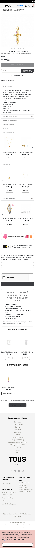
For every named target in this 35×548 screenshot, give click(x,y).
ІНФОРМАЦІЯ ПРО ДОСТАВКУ (10, 120)
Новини (17, 450)
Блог (17, 452)
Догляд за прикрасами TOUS (17, 442)
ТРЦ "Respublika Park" (26, 489)
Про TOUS (17, 447)
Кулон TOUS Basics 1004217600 (9, 185)
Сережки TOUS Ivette (25, 152)
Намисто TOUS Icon (9, 152)
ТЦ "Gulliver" (23, 485)
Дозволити (17, 545)
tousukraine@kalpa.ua (9, 504)
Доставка (17, 432)
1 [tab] (12, 48)
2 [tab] (14, 48)
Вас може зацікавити (9, 198)
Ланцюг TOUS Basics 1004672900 (26, 185)
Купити (9, 190)
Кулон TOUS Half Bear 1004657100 (26, 352)
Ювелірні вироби (20, 9)
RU (15, 464)
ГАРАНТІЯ (5, 128)
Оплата (17, 435)
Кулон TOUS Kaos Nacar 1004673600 (9, 352)
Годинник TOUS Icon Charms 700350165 (9, 219)
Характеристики (7, 86)
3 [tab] (16, 48)
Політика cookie (10, 527)
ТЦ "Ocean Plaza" (24, 483)
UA (20, 464)
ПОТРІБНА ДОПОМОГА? (8, 124)
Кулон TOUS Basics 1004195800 (8, 388)
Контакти (17, 422)
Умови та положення (10, 524)
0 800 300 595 (6, 483)
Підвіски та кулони (7, 10)
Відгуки (17, 427)
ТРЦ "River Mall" (24, 487)
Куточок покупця (17, 424)
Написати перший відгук (25, 53)
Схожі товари (6, 164)
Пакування (17, 429)
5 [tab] (21, 48)
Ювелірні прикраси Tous (8, 9)
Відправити (17, 284)
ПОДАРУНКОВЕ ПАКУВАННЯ (10, 116)
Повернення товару (17, 440)
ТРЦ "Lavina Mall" (25, 492)
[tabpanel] (17, 30)
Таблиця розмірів (17, 437)
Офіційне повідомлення (22, 527)
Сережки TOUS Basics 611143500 (25, 219)
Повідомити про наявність (27, 71)
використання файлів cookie (20, 540)
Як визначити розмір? (7, 81)
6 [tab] (23, 48)
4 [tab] (18, 48)
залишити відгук (17, 405)
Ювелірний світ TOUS (17, 445)
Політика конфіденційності (23, 524)
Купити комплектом (8, 132)
